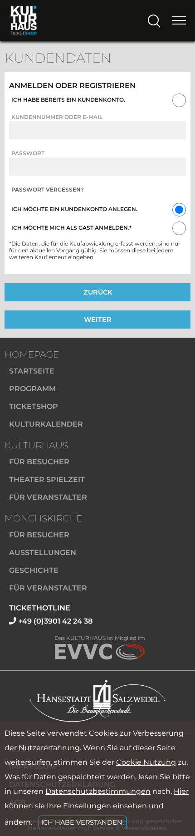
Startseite (31, 371)
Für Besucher (39, 461)
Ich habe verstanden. (82, 822)
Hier (181, 791)
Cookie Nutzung (146, 762)
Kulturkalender (46, 424)
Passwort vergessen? (47, 189)
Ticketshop (33, 406)
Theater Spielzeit (47, 479)
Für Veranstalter (48, 497)
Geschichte (33, 570)
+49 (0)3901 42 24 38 (54, 621)
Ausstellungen (42, 552)
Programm (32, 388)
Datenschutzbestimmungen (98, 791)
